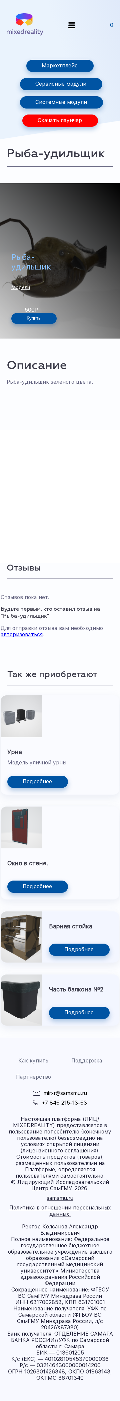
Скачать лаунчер (60, 120)
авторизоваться (22, 634)
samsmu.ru (60, 1198)
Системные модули (61, 102)
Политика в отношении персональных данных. (60, 1211)
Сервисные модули (60, 84)
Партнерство (33, 1077)
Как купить (33, 1060)
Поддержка (86, 1060)
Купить (34, 318)
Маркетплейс (60, 65)
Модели (20, 287)
